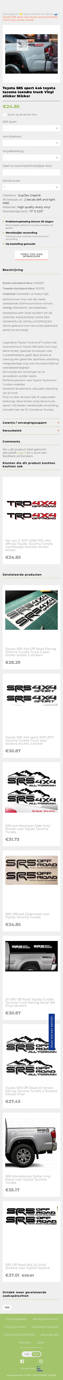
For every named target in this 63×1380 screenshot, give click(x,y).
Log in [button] (21, 452)
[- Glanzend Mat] (31, 158)
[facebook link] (22, 1362)
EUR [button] (36, 1354)
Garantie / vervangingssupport (25, 422)
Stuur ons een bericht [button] (51, 1032)
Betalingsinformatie (45, 1319)
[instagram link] (41, 1362)
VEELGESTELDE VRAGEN (19, 1334)
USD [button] (26, 1354)
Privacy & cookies (15, 1326)
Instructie (25, 1342)
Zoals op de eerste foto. (22, 114)
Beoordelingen (50, 1334)
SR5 (7, 1307)
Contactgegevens (16, 1319)
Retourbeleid (12, 430)
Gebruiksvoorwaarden (45, 1326)
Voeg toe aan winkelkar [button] (32, 255)
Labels (40, 1342)
